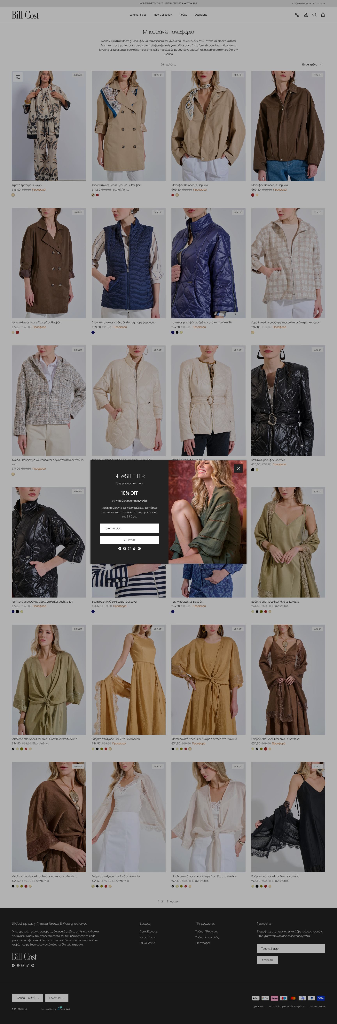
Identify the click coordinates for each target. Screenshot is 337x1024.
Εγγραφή (129, 539)
